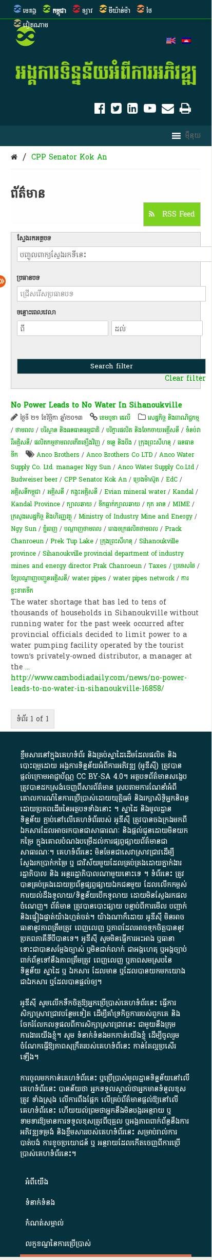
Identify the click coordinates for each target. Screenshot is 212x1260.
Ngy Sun (23, 529)
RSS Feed (177, 214)
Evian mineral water (135, 492)
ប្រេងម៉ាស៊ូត (146, 479)
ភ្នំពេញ (50, 529)
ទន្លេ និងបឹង (119, 442)
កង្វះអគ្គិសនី (84, 492)
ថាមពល (24, 430)
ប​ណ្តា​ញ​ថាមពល (83, 529)
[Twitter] (116, 110)
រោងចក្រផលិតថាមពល (133, 529)
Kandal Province (35, 504)
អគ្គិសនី (55, 492)
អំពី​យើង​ (36, 1182)
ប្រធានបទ (28, 278)
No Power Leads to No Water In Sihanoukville (96, 405)
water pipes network (144, 578)
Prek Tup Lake (71, 541)
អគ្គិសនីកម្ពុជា (26, 492)
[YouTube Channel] (150, 110)
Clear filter (185, 378)
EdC (172, 479)
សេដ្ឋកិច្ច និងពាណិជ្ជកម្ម (173, 417)
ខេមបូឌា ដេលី (115, 417)
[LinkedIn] (132, 110)
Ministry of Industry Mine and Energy (135, 516)
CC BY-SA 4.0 (99, 776)
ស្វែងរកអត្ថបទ (34, 238)
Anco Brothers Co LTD (119, 454)
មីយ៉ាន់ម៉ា (119, 11)
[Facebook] (99, 110)
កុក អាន (156, 504)
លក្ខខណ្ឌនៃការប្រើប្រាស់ (58, 1243)
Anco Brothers (58, 454)
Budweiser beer (34, 479)
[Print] (185, 110)
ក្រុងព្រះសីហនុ (155, 442)
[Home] (14, 157)
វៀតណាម (35, 25)
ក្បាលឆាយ (79, 504)
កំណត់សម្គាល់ (44, 1223)
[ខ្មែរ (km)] (186, 42)
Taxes (157, 566)
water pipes (89, 578)
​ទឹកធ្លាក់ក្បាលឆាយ (119, 504)
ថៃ (149, 11)
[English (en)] (171, 42)
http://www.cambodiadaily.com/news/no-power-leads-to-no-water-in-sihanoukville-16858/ (99, 683)
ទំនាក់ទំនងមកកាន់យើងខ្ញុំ (111, 1035)
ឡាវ (87, 11)
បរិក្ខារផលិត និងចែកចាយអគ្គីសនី (142, 430)
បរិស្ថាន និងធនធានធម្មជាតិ (70, 430)
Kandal (183, 492)
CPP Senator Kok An (69, 157)
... (27, 667)
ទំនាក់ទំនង (40, 1202)
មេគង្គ (29, 11)
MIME (181, 504)
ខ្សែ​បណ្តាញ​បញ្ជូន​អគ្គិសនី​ (39, 578)
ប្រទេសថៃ (184, 566)
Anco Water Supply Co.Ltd (156, 467)
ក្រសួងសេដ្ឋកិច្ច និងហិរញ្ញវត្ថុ (41, 516)
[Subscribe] (168, 110)
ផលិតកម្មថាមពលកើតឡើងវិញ (67, 442)
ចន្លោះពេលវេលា (36, 312)
